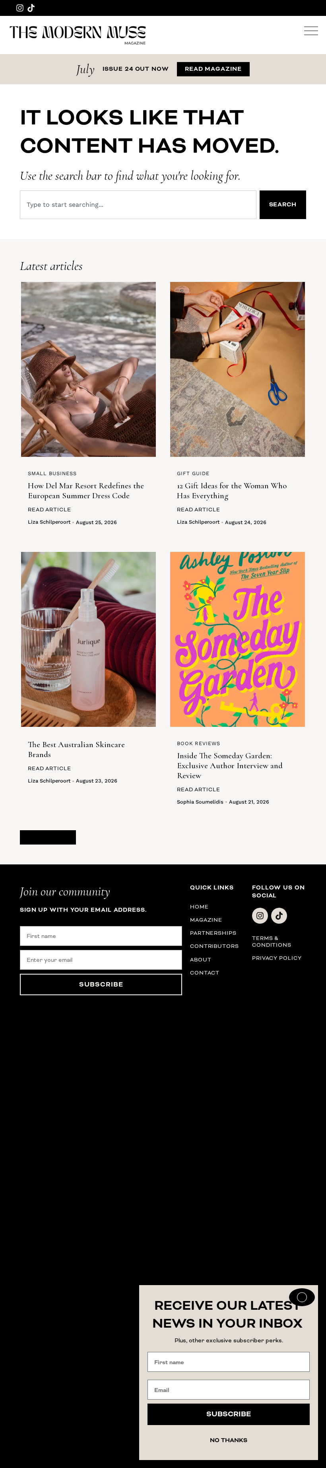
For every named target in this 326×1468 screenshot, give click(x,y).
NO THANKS (228, 1441)
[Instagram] (20, 8)
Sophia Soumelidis (200, 802)
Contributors (214, 946)
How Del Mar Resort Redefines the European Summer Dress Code (86, 491)
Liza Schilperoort (49, 522)
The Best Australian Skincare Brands (76, 749)
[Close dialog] (302, 1297)
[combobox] (138, 204)
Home (199, 906)
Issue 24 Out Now (136, 69)
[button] (48, 837)
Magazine (206, 920)
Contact (204, 972)
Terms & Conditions (271, 941)
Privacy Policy (277, 958)
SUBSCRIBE (101, 984)
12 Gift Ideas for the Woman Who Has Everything (232, 491)
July (85, 69)
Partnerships (213, 933)
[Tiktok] (31, 8)
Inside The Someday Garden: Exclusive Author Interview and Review (230, 766)
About (201, 959)
